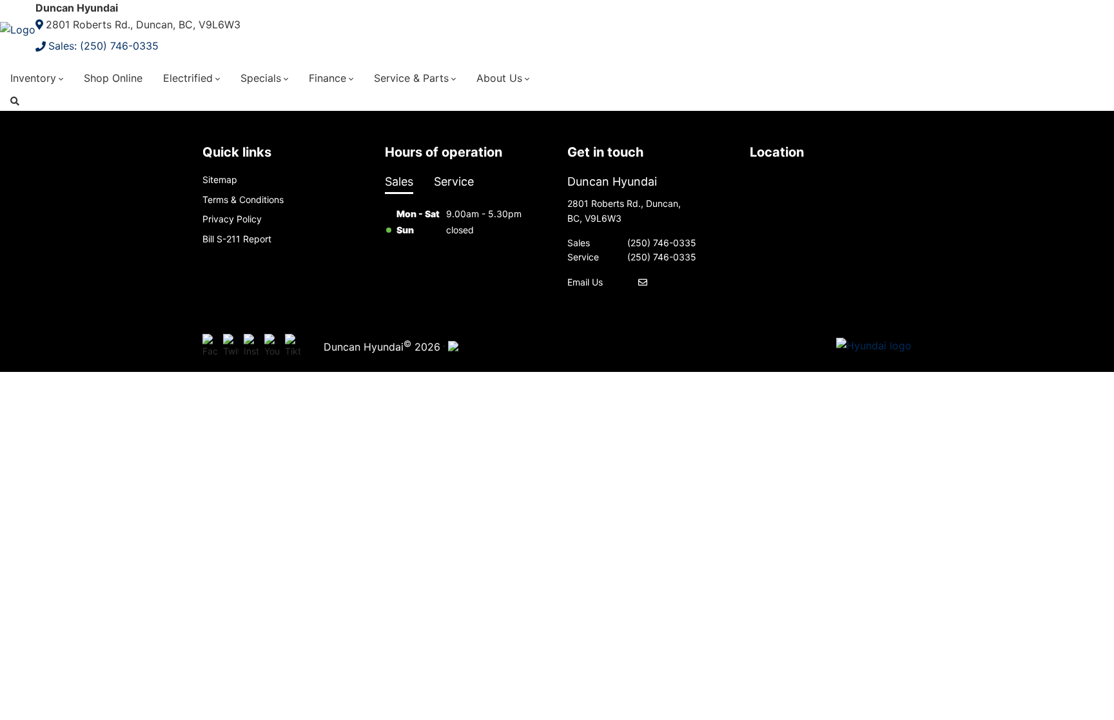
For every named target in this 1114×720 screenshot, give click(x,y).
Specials (260, 78)
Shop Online (113, 78)
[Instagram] (251, 346)
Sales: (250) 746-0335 (103, 45)
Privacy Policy (232, 218)
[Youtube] (272, 346)
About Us (499, 78)
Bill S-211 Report (236, 238)
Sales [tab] (399, 181)
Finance (327, 78)
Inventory (33, 78)
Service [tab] (454, 181)
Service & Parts (411, 78)
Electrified (188, 78)
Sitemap (219, 179)
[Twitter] (231, 346)
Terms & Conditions (243, 199)
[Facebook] (210, 346)
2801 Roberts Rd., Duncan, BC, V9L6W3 (143, 24)
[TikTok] (292, 346)
